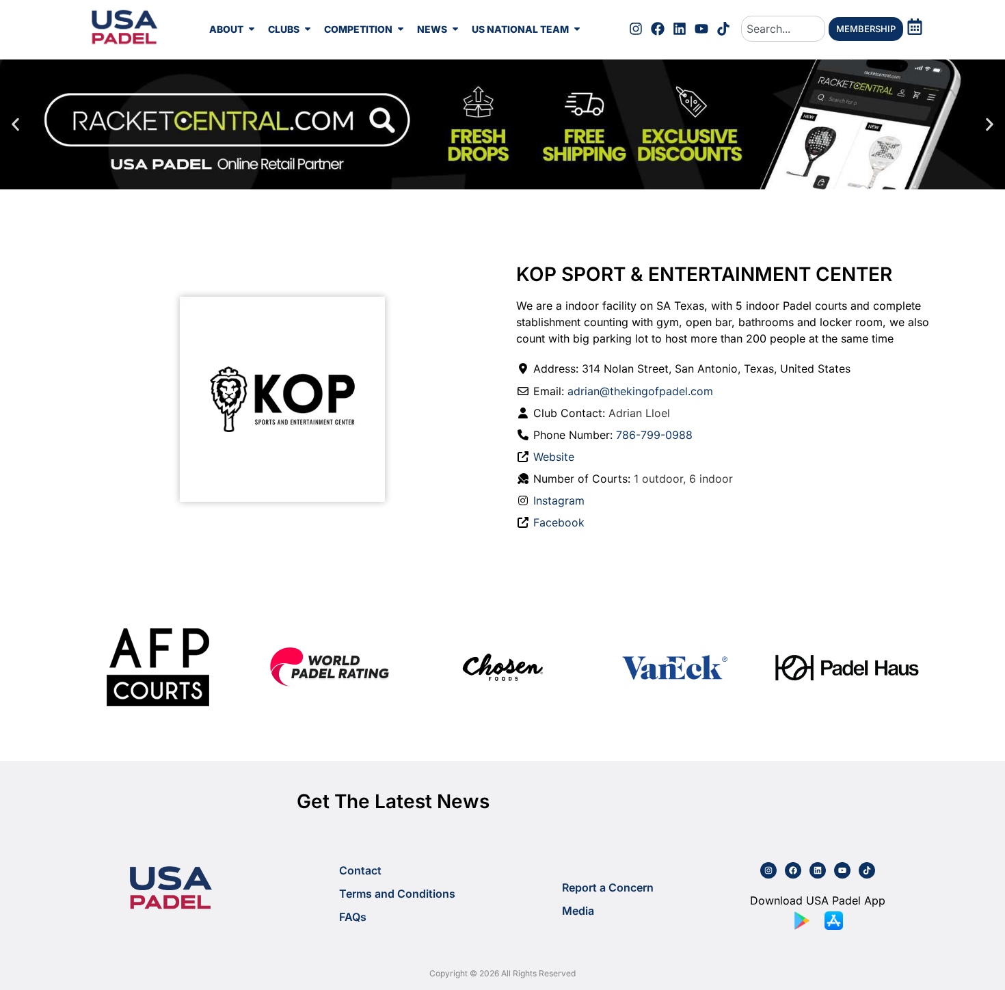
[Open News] (455, 29)
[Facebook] (658, 29)
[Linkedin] (680, 29)
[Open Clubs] (307, 29)
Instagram (559, 500)
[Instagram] (636, 29)
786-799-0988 (654, 435)
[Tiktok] (723, 29)
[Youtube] (701, 29)
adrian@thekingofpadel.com (640, 391)
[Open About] (251, 29)
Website (553, 457)
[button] (15, 124)
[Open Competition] (400, 29)
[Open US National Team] (577, 29)
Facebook (559, 522)
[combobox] (783, 29)
